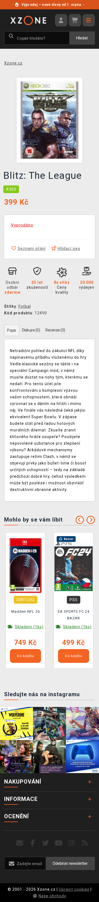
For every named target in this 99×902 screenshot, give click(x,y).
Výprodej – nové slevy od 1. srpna (52, 4)
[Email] (19, 843)
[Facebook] (33, 843)
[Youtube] (58, 843)
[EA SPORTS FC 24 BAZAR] (73, 565)
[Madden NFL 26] (25, 565)
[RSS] (85, 843)
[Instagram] (71, 843)
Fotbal (24, 306)
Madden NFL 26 (25, 611)
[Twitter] (46, 843)
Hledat (82, 38)
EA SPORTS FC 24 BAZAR (73, 614)
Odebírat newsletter (70, 863)
